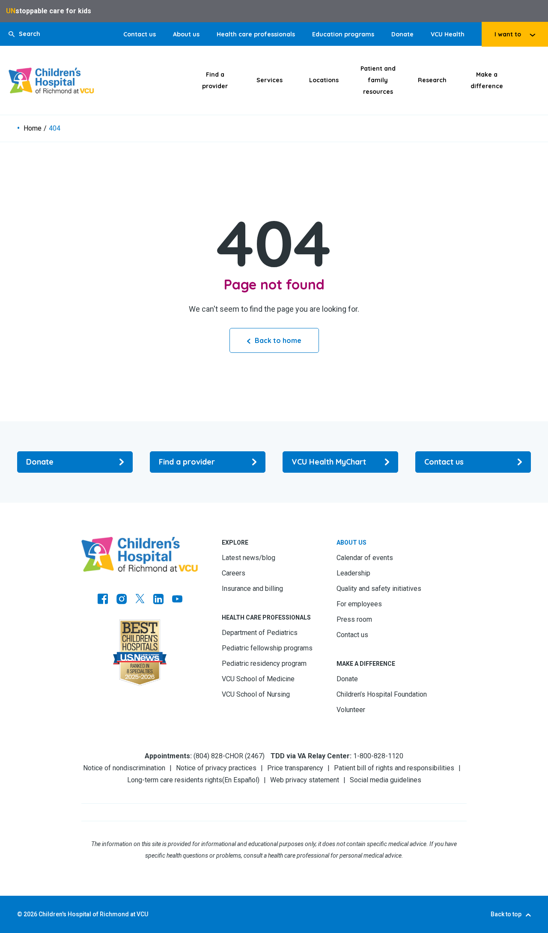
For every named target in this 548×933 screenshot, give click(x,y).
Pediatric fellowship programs (267, 648)
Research (432, 80)
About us (186, 34)
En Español (240, 780)
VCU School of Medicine (258, 679)
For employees (359, 604)
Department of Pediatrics (260, 633)
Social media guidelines (385, 780)
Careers (233, 573)
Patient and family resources (378, 80)
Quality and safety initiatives (379, 588)
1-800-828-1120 (378, 756)
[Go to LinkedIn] (158, 600)
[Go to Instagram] (121, 600)
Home (33, 128)
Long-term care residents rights (174, 780)
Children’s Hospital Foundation (382, 694)
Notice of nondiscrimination (124, 768)
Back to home (278, 340)
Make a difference (487, 80)
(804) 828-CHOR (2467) (229, 756)
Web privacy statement (304, 780)
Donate (402, 34)
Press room (354, 619)
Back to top (506, 914)
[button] (24, 34)
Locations (324, 80)
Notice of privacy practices (216, 768)
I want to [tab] (507, 34)
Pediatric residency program (264, 663)
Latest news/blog (248, 558)
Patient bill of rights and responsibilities (394, 768)
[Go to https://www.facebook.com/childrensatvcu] (103, 600)
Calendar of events (365, 558)
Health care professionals (256, 34)
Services (269, 80)
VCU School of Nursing (256, 694)
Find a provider (215, 80)
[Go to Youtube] (177, 600)
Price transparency (295, 768)
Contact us (139, 34)
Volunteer (351, 710)
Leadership (353, 573)
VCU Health (448, 34)
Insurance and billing (252, 588)
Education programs (343, 34)
